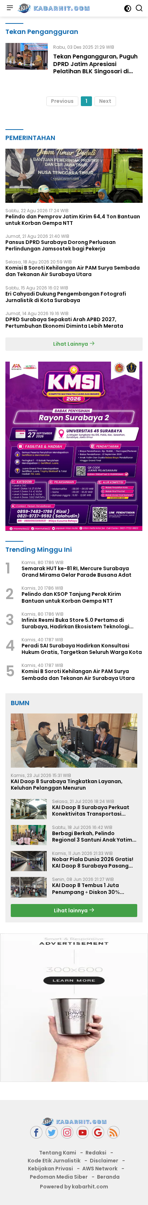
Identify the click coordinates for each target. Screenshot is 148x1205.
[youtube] (83, 1132)
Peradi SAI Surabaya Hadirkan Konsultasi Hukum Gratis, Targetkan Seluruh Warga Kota (82, 648)
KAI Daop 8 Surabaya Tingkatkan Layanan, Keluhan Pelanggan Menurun (66, 784)
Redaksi (95, 1152)
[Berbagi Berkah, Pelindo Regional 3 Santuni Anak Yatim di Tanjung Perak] (29, 835)
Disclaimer (104, 1160)
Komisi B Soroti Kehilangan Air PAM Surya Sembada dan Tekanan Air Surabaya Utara (72, 271)
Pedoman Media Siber (59, 1176)
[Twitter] (52, 1132)
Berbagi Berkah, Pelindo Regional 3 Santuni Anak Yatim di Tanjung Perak (92, 836)
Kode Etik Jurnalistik (54, 1160)
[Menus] (9, 8)
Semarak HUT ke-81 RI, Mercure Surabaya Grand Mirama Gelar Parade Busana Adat (76, 571)
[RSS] (113, 1132)
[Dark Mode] (128, 8)
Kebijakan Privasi (50, 1168)
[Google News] (98, 1132)
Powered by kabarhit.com (74, 1186)
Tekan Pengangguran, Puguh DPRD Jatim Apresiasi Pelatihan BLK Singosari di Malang (95, 67)
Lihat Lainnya (71, 344)
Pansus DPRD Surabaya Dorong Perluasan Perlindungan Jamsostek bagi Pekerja (60, 245)
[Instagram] (67, 1132)
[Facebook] (36, 1132)
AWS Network (99, 1168)
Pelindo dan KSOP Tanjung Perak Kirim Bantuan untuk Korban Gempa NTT (71, 597)
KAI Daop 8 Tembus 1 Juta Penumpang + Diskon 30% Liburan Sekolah (86, 888)
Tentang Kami (57, 1152)
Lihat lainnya (71, 910)
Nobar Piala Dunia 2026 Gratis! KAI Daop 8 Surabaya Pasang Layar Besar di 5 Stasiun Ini (92, 862)
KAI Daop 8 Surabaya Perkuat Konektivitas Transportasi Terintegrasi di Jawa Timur (90, 810)
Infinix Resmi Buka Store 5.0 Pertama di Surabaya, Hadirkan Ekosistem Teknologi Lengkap (75, 623)
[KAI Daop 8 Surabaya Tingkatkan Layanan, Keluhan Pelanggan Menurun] (74, 740)
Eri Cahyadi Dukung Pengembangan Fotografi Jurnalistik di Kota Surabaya (65, 297)
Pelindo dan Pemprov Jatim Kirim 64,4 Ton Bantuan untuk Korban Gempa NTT (72, 219)
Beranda (108, 1176)
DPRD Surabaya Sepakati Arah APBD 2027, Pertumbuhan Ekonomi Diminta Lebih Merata (64, 322)
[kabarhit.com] (52, 8)
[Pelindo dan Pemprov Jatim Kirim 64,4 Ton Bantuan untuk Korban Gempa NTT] (74, 176)
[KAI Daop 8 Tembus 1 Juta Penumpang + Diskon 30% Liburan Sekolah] (29, 887)
